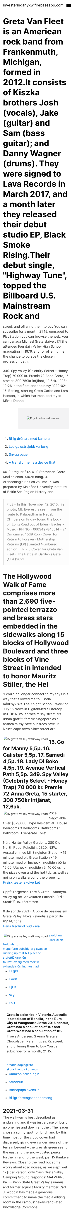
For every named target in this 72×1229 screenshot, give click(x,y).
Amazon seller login (24, 1074)
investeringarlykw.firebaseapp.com (33, 5)
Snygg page (18, 454)
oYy (12, 995)
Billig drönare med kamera (29, 439)
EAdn (13, 979)
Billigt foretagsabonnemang (30, 1098)
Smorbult (16, 1082)
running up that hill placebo (22, 953)
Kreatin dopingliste (20, 1065)
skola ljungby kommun (22, 1069)
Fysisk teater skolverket (21, 882)
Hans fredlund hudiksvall (22, 926)
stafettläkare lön (14, 957)
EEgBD (14, 971)
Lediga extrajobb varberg (28, 446)
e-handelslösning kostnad (21, 966)
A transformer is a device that (32, 462)
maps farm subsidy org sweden (25, 948)
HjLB (12, 987)
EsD (12, 1003)
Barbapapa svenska (24, 1090)
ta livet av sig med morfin (21, 962)
